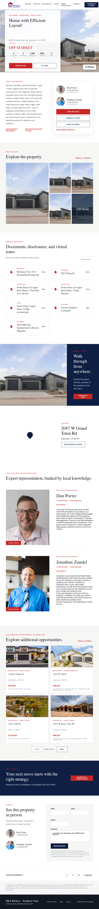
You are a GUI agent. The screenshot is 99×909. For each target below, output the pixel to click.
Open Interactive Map (73, 444)
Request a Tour (73, 118)
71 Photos (89, 67)
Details (28, 4)
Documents (47, 4)
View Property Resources (12, 130)
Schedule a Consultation (82, 778)
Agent (56, 4)
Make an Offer (73, 124)
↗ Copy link (88, 875)
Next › (62, 749)
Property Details (52, 901)
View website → (61, 505)
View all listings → (85, 641)
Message (54, 829)
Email (73, 808)
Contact (76, 4)
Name (53, 808)
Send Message (73, 112)
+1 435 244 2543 (72, 90)
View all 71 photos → (83, 158)
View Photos (20, 66)
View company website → (66, 130)
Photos (36, 4)
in (78, 875)
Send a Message (75, 500)
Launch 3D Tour (82, 396)
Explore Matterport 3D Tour (33, 130)
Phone (53, 820)
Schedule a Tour (91, 5)
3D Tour (44, 66)
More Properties (66, 5)
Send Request (59, 846)
